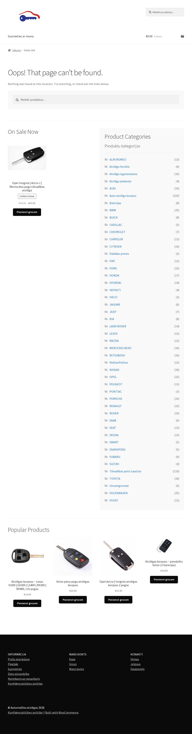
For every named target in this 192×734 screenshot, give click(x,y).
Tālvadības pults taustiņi (125, 471)
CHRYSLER (116, 239)
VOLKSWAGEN (119, 493)
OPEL (113, 377)
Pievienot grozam (27, 212)
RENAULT (116, 406)
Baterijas (115, 203)
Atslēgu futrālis (120, 166)
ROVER (114, 413)
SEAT (113, 428)
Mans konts (76, 669)
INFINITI (115, 290)
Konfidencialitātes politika (25, 683)
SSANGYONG (117, 449)
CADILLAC (116, 225)
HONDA (114, 275)
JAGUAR (115, 304)
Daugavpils (137, 669)
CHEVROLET (117, 232)
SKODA (114, 435)
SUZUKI (114, 464)
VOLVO (114, 500)
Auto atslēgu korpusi (123, 196)
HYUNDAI (115, 283)
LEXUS (114, 333)
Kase (72, 659)
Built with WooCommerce (61, 712)
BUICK (114, 217)
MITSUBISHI (117, 355)
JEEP (113, 312)
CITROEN (116, 246)
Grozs (73, 664)
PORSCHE (116, 398)
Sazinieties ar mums (21, 36)
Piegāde (13, 664)
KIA (112, 319)
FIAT (112, 261)
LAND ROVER (118, 326)
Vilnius (134, 659)
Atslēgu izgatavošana (123, 174)
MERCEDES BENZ (121, 348)
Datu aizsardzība (18, 674)
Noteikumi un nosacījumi (24, 679)
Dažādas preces (119, 253)
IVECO (113, 297)
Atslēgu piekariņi (120, 181)
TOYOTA (115, 478)
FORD (113, 268)
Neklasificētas (119, 362)
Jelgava (135, 664)
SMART (114, 442)
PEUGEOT (116, 384)
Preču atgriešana (19, 659)
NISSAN (114, 370)
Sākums (16, 50)
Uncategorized (119, 486)
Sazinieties (15, 669)
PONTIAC (116, 391)
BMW (113, 210)
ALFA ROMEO (118, 159)
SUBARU (115, 457)
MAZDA (114, 341)
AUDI (113, 188)
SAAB (113, 420)
